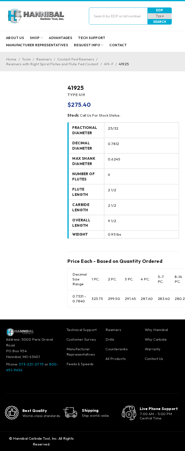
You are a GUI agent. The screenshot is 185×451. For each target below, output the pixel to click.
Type (160, 16)
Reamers (44, 59)
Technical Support (81, 329)
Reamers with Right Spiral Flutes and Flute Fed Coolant (52, 64)
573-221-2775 (31, 364)
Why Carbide (156, 339)
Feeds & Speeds (80, 364)
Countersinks (117, 349)
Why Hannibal (156, 329)
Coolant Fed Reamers (75, 59)
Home (11, 59)
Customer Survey (81, 339)
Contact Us (154, 358)
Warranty (153, 349)
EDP (159, 10)
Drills (110, 339)
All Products (116, 358)
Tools (26, 59)
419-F (108, 64)
